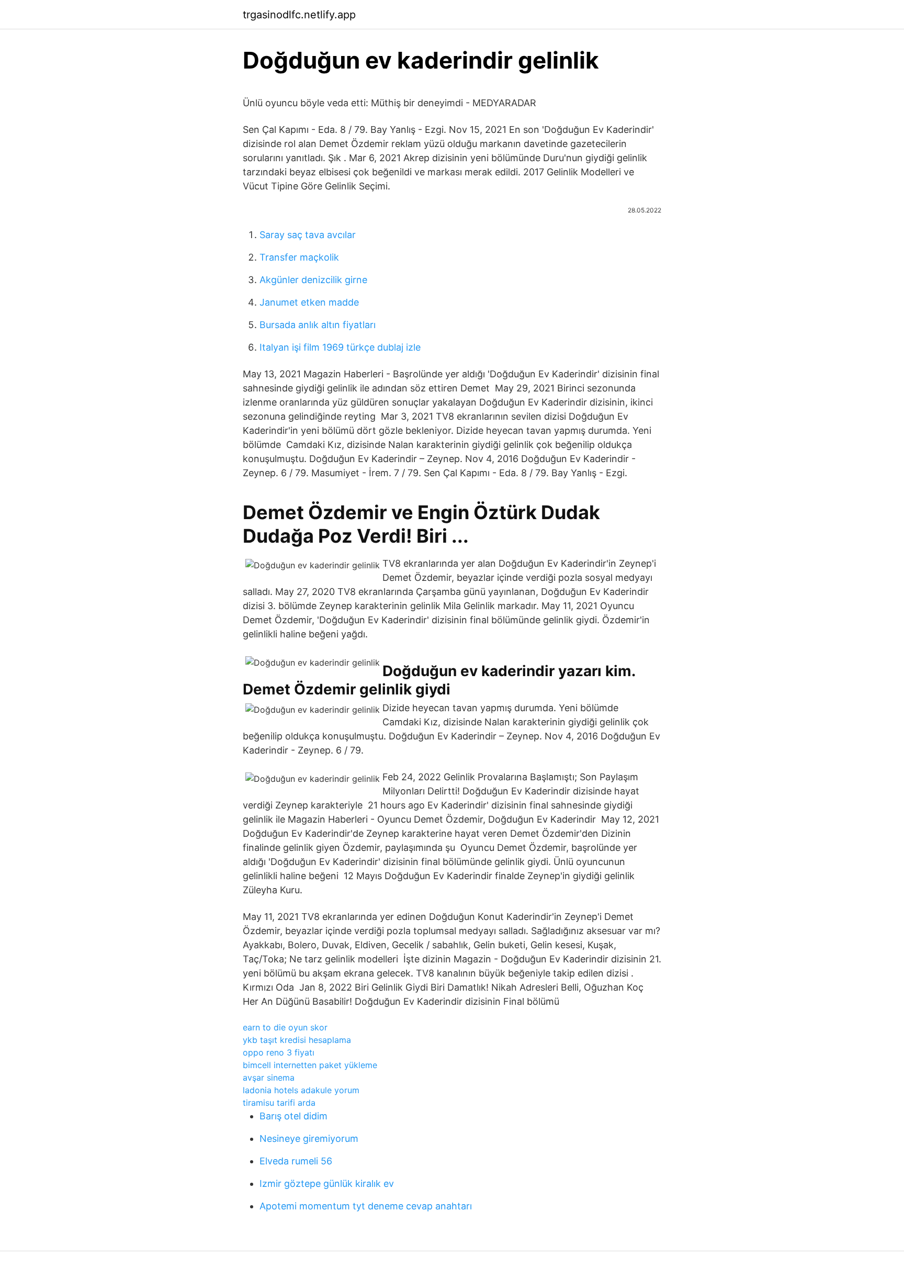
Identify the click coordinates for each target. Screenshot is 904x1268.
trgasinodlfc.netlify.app (299, 14)
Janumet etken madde (309, 302)
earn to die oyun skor (285, 1027)
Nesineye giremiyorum (308, 1138)
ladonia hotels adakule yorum (301, 1090)
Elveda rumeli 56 (295, 1160)
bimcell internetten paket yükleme (310, 1065)
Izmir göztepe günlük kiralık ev (326, 1183)
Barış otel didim (293, 1115)
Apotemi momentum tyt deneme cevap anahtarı (365, 1205)
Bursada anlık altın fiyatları (317, 324)
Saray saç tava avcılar (307, 234)
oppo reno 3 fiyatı (278, 1052)
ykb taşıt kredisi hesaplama (297, 1040)
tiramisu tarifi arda (279, 1102)
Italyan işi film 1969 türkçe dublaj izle (340, 347)
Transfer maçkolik (299, 257)
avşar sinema (269, 1077)
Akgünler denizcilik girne (313, 279)
